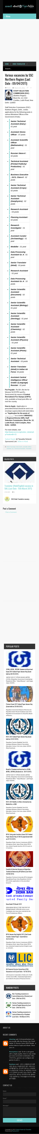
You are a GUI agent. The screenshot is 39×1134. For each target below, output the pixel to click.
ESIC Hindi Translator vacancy (20, 499)
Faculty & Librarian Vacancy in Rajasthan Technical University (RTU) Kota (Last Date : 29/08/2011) (19, 871)
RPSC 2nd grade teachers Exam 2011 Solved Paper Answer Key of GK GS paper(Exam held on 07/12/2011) (19, 836)
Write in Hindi (23, 441)
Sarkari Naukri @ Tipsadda (23, 1129)
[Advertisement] (19, 42)
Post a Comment (11, 512)
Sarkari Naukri (10, 439)
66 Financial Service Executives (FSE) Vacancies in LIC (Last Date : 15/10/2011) (18, 970)
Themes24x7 (15, 1131)
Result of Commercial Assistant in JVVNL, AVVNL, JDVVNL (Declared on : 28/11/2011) (18, 770)
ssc (13, 448)
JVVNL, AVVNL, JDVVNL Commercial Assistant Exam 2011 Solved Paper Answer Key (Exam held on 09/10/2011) (19, 671)
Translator (28, 448)
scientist (9, 448)
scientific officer (27, 447)
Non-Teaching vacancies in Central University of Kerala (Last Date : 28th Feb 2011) (22, 996)
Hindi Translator (19, 64)
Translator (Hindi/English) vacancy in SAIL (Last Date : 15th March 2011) (18, 487)
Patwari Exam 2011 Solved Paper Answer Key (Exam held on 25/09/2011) (19, 705)
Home (7, 64)
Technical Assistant (19, 448)
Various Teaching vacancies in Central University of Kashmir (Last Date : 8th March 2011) (21, 1014)
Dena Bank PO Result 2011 (14, 904)
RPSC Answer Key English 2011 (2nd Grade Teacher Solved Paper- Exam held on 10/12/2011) (18, 936)
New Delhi (19, 447)
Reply (9, 88)
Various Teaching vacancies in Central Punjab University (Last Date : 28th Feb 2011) (21, 1005)
